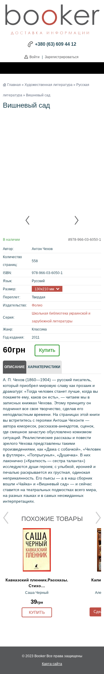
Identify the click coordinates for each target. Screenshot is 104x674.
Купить (47, 350)
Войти (34, 57)
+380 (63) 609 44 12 (55, 44)
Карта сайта (52, 664)
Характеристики (44, 367)
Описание (14, 367)
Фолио (37, 305)
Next (76, 220)
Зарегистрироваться (62, 57)
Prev (28, 220)
